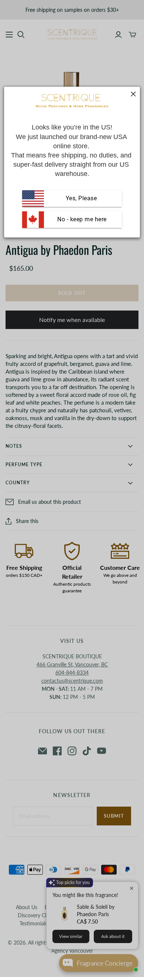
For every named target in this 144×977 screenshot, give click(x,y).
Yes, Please (81, 198)
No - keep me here (81, 219)
